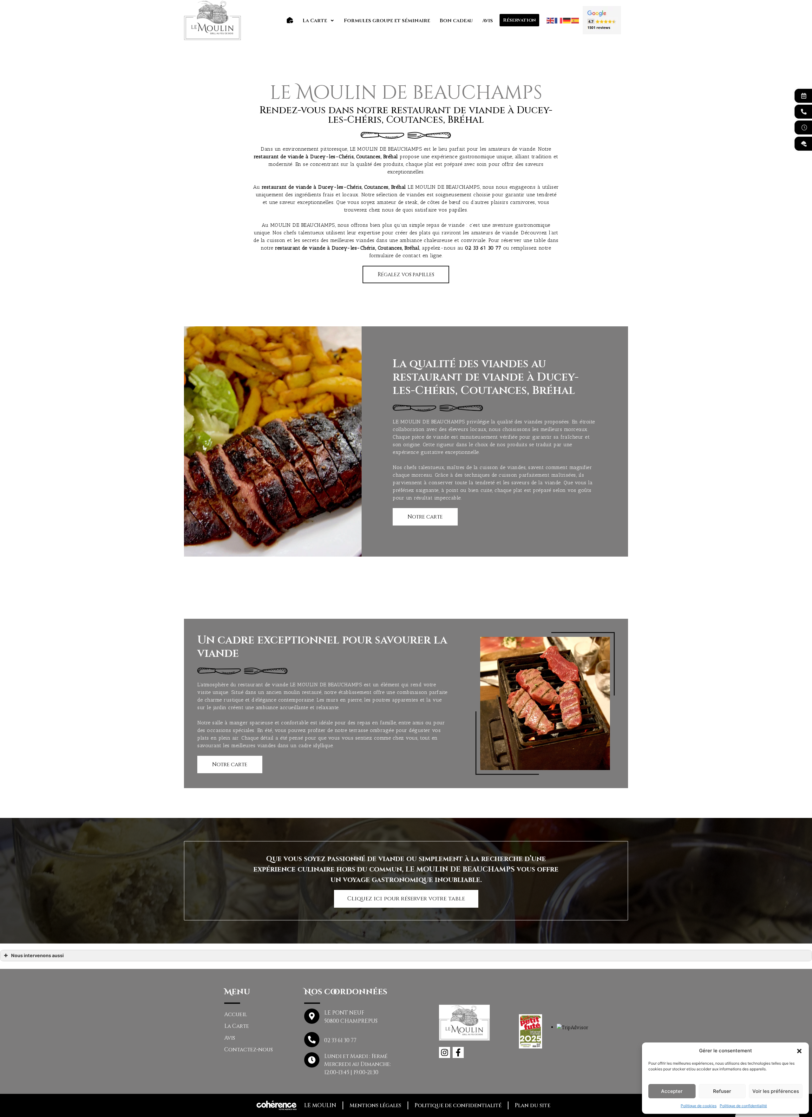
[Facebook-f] (458, 1052)
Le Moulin (320, 1105)
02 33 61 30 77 (483, 248)
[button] (799, 1051)
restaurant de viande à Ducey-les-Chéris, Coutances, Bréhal (334, 187)
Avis (487, 20)
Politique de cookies (699, 1105)
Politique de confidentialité (743, 1105)
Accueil (235, 1014)
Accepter (672, 1091)
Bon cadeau (456, 20)
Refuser (722, 1091)
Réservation (519, 20)
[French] (559, 20)
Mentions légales (375, 1105)
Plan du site (532, 1105)
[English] (551, 20)
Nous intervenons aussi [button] (37, 955)
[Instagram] (444, 1052)
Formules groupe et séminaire (387, 20)
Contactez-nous (248, 1049)
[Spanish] (575, 20)
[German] (567, 20)
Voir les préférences (775, 1091)
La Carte (315, 20)
